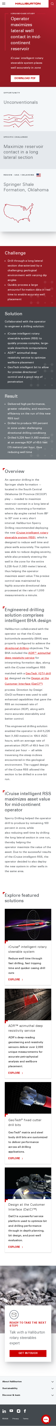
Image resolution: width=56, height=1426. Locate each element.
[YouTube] (11, 1411)
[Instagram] (19, 1411)
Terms (25, 1419)
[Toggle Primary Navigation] (3, 4)
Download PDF (25, 78)
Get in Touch (28, 1353)
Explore (14, 980)
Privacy (16, 1419)
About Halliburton (12, 1382)
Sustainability (9, 1389)
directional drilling (17, 648)
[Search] (52, 4)
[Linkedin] (4, 1411)
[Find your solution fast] (46, 1419)
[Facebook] (26, 1411)
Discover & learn (11, 1395)
